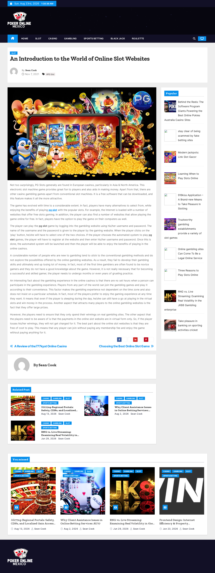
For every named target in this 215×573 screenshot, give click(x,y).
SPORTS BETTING (94, 38)
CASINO (52, 38)
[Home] (13, 39)
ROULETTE (138, 38)
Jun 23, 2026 (171, 528)
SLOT (38, 38)
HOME (24, 38)
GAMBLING (70, 38)
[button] (194, 38)
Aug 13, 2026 (49, 413)
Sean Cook (31, 70)
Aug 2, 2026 (122, 413)
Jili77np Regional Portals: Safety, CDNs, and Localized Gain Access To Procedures (58, 410)
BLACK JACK (118, 38)
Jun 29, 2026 (48, 438)
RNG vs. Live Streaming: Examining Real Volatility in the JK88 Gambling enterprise (60, 435)
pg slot (53, 209)
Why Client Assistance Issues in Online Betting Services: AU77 (133, 410)
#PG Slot (50, 74)
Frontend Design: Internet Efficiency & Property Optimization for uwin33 (177, 523)
